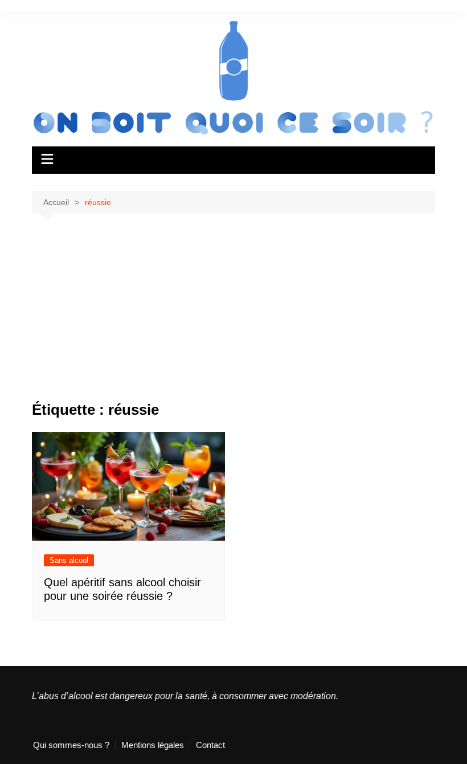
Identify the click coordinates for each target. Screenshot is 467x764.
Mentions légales (152, 745)
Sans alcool (69, 560)
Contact (210, 745)
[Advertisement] (233, 316)
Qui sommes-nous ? (71, 745)
